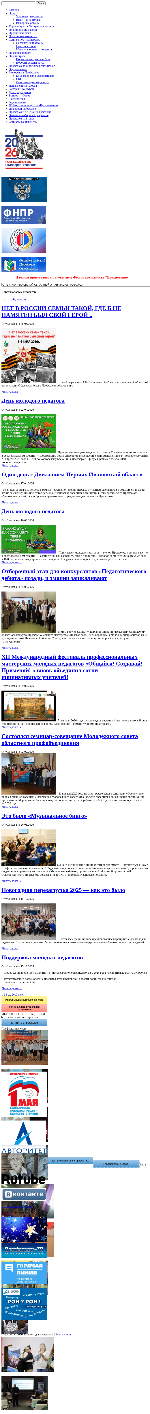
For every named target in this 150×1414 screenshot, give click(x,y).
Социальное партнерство (24, 39)
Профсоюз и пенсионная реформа (30, 111)
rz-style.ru (65, 1334)
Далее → (20, 299)
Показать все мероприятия (21, 1017)
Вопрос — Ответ (19, 95)
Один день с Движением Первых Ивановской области (72, 474)
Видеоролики (17, 102)
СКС (19, 79)
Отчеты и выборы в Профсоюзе (28, 115)
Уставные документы (29, 16)
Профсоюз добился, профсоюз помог (32, 65)
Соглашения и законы (29, 42)
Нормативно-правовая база (33, 59)
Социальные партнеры (23, 121)
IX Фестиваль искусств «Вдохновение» (33, 105)
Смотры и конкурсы (21, 88)
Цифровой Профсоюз (22, 108)
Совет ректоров (26, 46)
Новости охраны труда (30, 62)
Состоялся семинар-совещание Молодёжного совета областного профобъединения (69, 739)
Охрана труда (17, 56)
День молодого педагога (33, 400)
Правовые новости (20, 52)
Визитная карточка (28, 19)
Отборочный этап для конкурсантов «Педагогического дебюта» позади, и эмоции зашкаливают (73, 574)
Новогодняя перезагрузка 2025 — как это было (63, 890)
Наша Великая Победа (23, 85)
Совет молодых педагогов (32, 82)
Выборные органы (27, 22)
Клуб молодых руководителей (35, 75)
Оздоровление (18, 69)
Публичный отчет (20, 33)
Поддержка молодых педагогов (42, 957)
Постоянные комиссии (23, 36)
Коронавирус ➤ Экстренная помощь (31, 26)
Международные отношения (34, 49)
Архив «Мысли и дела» (16, 1206)
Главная (14, 9)
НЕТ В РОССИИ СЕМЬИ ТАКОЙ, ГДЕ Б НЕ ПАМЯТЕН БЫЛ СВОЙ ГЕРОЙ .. (61, 311)
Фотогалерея (17, 98)
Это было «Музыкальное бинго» (44, 815)
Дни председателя (20, 92)
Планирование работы (23, 29)
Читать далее (12, 391)
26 (13, 299)
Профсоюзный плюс (21, 118)
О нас (12, 13)
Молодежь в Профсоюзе (24, 72)
